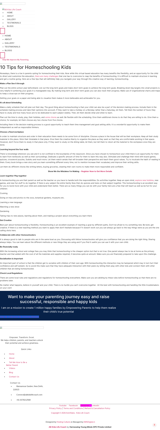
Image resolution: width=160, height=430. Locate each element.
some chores (51, 117)
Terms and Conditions (73, 408)
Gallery (11, 19)
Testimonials (14, 23)
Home (10, 13)
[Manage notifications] (154, 425)
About (10, 16)
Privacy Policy (55, 408)
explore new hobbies (144, 180)
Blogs (10, 26)
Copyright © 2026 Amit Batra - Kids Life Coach (70, 413)
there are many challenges (46, 76)
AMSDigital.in (89, 422)
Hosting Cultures (64, 422)
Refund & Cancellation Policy (97, 408)
